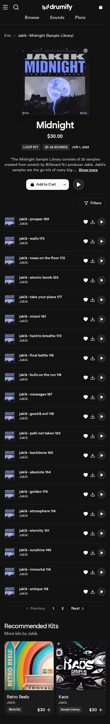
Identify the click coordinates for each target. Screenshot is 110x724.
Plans (80, 17)
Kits (7, 36)
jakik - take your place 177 (40, 297)
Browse (32, 17)
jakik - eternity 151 (34, 531)
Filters (96, 203)
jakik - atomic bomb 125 (38, 277)
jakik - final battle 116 (36, 355)
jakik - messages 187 (35, 394)
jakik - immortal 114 (35, 569)
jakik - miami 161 (32, 316)
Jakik (23, 224)
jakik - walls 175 (32, 239)
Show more (88, 170)
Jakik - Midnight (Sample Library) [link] (45, 36)
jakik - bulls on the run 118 (40, 375)
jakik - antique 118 (33, 589)
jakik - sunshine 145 (35, 550)
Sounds (57, 17)
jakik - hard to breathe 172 (40, 336)
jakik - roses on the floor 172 (42, 258)
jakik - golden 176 (33, 492)
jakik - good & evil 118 (36, 414)
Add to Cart (46, 184)
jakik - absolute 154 (35, 472)
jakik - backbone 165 (36, 453)
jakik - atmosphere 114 (37, 511)
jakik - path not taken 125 (40, 433)
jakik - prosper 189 (34, 219)
